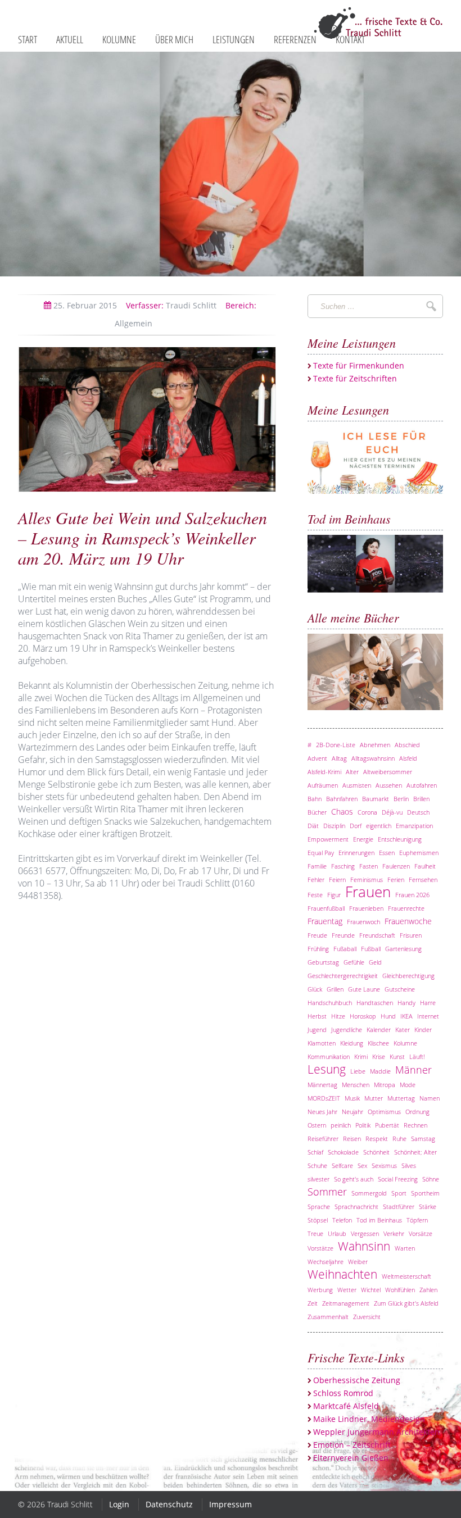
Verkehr (393, 1233)
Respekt (376, 1138)
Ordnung (417, 1111)
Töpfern (417, 1220)
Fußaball (344, 948)
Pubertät (387, 1125)
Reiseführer (323, 1138)
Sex (362, 1165)
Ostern (317, 1125)
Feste (315, 894)
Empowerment (328, 839)
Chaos (342, 811)
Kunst (397, 1056)
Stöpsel (318, 1220)
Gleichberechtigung (408, 975)
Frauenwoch (363, 921)
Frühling (318, 948)
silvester (318, 1179)
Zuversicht (367, 1316)
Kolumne (405, 1043)
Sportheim (425, 1193)
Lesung (327, 1069)
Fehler (316, 879)
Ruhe (399, 1138)
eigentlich (378, 825)
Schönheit (376, 1152)
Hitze (338, 1016)
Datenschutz (169, 1504)
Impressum (230, 1504)
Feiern (337, 879)
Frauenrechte (406, 908)
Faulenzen (396, 866)
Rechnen (415, 1125)
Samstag (423, 1138)
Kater (402, 1029)
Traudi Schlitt (171, 305)
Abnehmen (375, 744)
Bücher (317, 812)
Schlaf (315, 1152)
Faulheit (425, 866)
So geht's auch (353, 1179)
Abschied (407, 744)
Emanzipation (414, 825)
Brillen (421, 798)
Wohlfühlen (400, 1289)
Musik (352, 1098)
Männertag (322, 1084)
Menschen (355, 1084)
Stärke (427, 1206)
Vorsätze (420, 1233)
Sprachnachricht (356, 1206)
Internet (428, 1016)
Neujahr (352, 1111)
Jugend (317, 1029)
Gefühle (354, 962)
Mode (407, 1084)
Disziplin (334, 825)
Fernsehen (423, 879)
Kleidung (351, 1043)
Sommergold (369, 1193)
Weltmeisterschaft (406, 1276)
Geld (375, 962)
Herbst (317, 1016)
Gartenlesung (403, 948)
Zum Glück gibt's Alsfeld (406, 1303)
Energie (363, 839)
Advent (317, 758)
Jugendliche (346, 1029)
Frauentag (325, 921)
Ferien (395, 879)
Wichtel (371, 1289)
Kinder (423, 1029)
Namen (429, 1098)
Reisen (352, 1138)
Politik (362, 1125)
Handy (406, 1002)
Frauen (368, 892)
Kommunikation (329, 1056)
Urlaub (337, 1233)
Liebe (357, 1071)
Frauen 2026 (412, 894)
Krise (378, 1056)
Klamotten (322, 1043)
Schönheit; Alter (415, 1152)
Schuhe (317, 1165)
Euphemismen (419, 852)
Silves (408, 1165)
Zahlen (428, 1289)
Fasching (343, 866)
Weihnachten (342, 1274)
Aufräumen (323, 785)
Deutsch (418, 812)
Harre (428, 1002)
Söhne (430, 1179)
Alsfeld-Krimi (324, 771)
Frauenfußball (326, 908)
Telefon (342, 1220)
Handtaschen (374, 1002)
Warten (405, 1248)
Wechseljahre (326, 1261)
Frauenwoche (408, 921)
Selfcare (342, 1165)
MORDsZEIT (324, 1098)
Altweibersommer (387, 771)
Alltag (339, 758)
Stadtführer (398, 1206)
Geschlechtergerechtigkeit (343, 975)
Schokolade (343, 1152)
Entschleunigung (400, 839)
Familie (317, 866)
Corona (367, 812)
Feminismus (366, 879)
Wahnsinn (364, 1246)
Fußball (371, 948)
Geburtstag (323, 962)
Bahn (315, 798)
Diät (313, 825)
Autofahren (421, 785)
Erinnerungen (356, 852)
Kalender (379, 1029)
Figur (334, 894)
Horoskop (363, 1016)
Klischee (378, 1043)
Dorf (355, 825)
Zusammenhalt (328, 1316)
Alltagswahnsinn (373, 758)
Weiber (358, 1261)
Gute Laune (364, 989)
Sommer (327, 1191)
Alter (352, 771)
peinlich (341, 1125)
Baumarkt (375, 798)
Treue (315, 1233)
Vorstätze (320, 1248)
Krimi (361, 1056)
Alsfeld (408, 758)
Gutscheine (400, 989)
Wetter (346, 1289)
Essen (387, 852)
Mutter (373, 1098)
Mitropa (384, 1084)
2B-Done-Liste (335, 744)
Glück (315, 989)
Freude (317, 935)
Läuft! (417, 1056)
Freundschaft (377, 935)
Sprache (319, 1206)
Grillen (335, 989)
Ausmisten (356, 785)
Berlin (401, 798)
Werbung (320, 1289)
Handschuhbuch (330, 1002)
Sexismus (384, 1165)
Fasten (368, 866)
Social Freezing (398, 1179)
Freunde (343, 935)
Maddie (380, 1071)
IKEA (406, 1016)
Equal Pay (321, 852)
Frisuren (411, 935)
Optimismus (384, 1111)
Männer (413, 1069)
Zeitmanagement (345, 1303)
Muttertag (401, 1098)
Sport (398, 1193)
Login (119, 1504)
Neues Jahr (322, 1111)
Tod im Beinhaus (379, 1220)
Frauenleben (366, 908)
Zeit (313, 1303)
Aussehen (389, 785)
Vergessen (365, 1233)
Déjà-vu (392, 812)
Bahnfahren (342, 798)
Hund (388, 1016)
